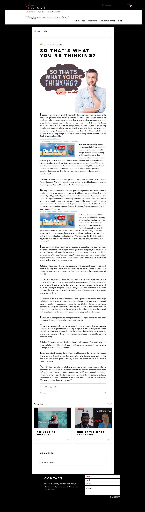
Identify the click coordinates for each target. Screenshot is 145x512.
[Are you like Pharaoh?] (52, 418)
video (45, 31)
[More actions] (104, 45)
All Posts (37, 31)
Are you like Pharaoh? (46, 433)
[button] (109, 31)
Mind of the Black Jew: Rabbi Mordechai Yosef (90, 433)
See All (110, 404)
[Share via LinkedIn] (51, 387)
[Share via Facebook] (41, 387)
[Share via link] (56, 387)
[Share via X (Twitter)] (46, 387)
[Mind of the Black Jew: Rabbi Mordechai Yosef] (93, 418)
